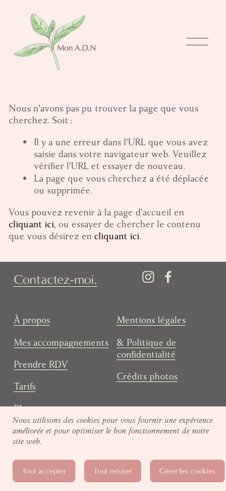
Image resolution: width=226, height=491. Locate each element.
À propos (32, 320)
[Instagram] (148, 277)
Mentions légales (151, 320)
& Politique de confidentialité (146, 349)
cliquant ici (31, 224)
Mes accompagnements (61, 343)
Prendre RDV (41, 365)
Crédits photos (147, 377)
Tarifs (25, 387)
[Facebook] (168, 277)
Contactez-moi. (55, 279)
